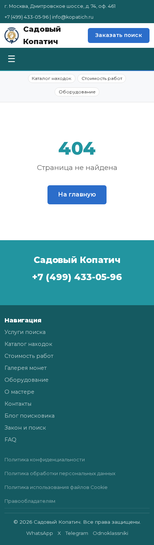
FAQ (10, 439)
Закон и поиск (25, 427)
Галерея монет (25, 368)
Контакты (17, 403)
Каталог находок (51, 78)
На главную (77, 194)
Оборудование (77, 92)
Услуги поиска (25, 332)
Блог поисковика (29, 415)
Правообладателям (29, 501)
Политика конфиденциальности (44, 459)
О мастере (19, 391)
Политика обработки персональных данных (60, 473)
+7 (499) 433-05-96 (26, 17)
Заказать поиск (118, 35)
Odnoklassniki (110, 533)
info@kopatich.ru (72, 17)
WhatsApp (39, 533)
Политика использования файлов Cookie (56, 487)
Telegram (76, 533)
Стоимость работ (101, 78)
